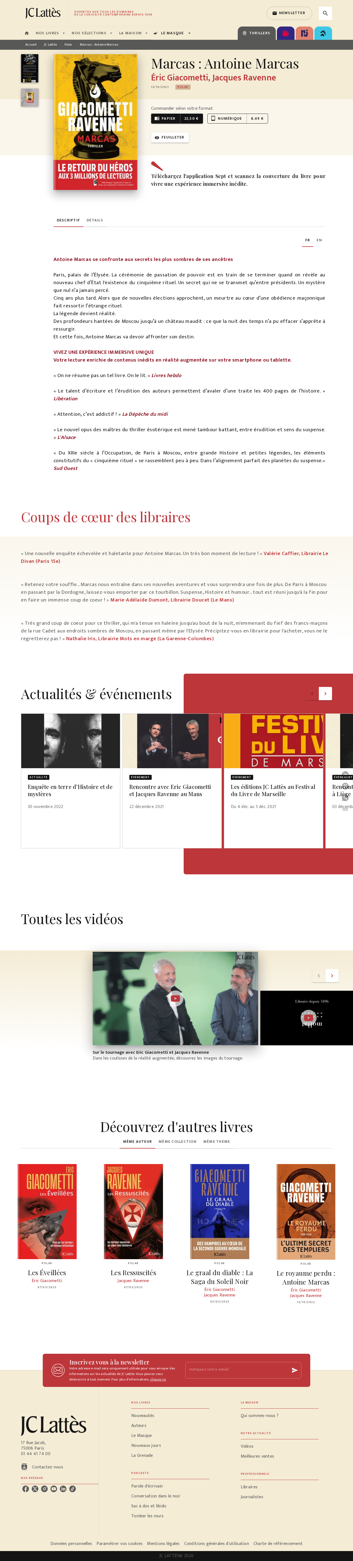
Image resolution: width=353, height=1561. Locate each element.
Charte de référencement (278, 1543)
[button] (289, 13)
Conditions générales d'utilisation (216, 1543)
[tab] (27, 33)
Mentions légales (163, 1543)
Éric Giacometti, (181, 77)
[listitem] (25, 1489)
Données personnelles (71, 1543)
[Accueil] (44, 13)
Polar (69, 44)
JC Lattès (50, 44)
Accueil (30, 44)
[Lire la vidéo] (175, 998)
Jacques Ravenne (244, 77)
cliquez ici (158, 1379)
